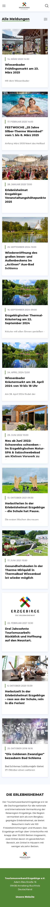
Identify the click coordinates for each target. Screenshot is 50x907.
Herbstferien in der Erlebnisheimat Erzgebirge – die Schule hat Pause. (25, 507)
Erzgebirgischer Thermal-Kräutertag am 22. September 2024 (24, 319)
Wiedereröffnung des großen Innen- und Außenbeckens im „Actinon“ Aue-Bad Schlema (21, 260)
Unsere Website (25, 897)
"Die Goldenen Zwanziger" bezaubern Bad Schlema (24, 756)
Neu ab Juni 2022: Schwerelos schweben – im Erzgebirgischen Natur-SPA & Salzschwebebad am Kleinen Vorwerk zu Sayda (24, 450)
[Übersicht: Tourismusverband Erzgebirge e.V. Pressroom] (24, 5)
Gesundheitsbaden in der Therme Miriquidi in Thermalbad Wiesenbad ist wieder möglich (24, 571)
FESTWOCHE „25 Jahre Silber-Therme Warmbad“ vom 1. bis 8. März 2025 (24, 131)
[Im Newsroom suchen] (47, 6)
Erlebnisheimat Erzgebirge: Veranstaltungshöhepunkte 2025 (25, 195)
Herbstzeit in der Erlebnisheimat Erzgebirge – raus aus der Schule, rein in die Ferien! (25, 697)
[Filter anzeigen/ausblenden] (45, 19)
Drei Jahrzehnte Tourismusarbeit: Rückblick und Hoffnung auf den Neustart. (23, 634)
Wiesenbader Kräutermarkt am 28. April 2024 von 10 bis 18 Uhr (24, 381)
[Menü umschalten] (4, 6)
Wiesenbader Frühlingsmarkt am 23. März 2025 (22, 68)
